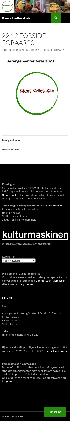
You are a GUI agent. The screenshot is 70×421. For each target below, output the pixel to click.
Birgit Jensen (26, 284)
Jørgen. (9, 381)
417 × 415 (29, 49)
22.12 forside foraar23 (50, 49)
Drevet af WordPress (12, 416)
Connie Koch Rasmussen (50, 280)
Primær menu (65, 18)
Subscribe (54, 412)
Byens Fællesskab (16, 18)
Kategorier (8, 256)
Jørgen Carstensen (56, 350)
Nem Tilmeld (10, 195)
